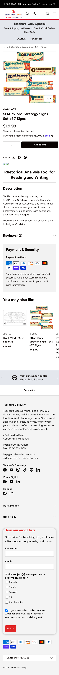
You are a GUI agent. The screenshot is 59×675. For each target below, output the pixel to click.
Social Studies (16, 602)
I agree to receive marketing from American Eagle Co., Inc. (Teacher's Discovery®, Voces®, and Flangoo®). (25, 614)
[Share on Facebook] (19, 157)
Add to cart (40, 144)
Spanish (13, 582)
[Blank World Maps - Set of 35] (14, 317)
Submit (11, 628)
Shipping (7, 131)
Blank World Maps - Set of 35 (14, 339)
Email (9, 561)
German (13, 592)
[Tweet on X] (13, 157)
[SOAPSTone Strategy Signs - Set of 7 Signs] (41, 317)
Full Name (11, 548)
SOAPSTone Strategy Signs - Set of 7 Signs (29, 47)
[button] (47, 13)
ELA (10, 597)
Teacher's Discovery (18, 667)
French (12, 587)
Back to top (29, 390)
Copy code (38, 38)
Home (5, 47)
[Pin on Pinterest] (25, 157)
